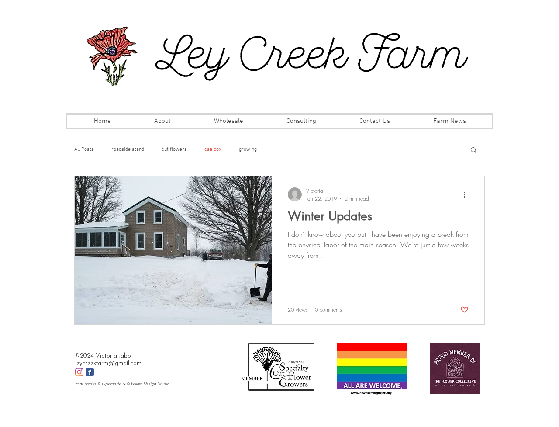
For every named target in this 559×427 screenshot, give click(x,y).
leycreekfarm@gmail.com (108, 363)
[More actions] (467, 194)
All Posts (84, 149)
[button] (473, 150)
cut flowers (174, 149)
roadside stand (127, 149)
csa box (212, 149)
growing (248, 149)
